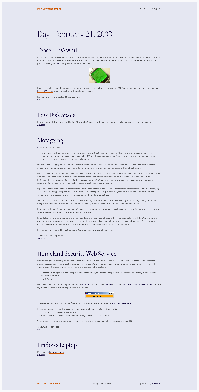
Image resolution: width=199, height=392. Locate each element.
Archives (144, 8)
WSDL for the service (121, 303)
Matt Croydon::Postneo (49, 8)
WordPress (157, 383)
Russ (39, 147)
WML (58, 63)
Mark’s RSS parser (45, 91)
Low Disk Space (56, 115)
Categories (156, 8)
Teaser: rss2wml (57, 50)
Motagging (50, 140)
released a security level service (139, 284)
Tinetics (108, 284)
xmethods (85, 284)
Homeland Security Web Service (76, 253)
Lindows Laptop (57, 344)
